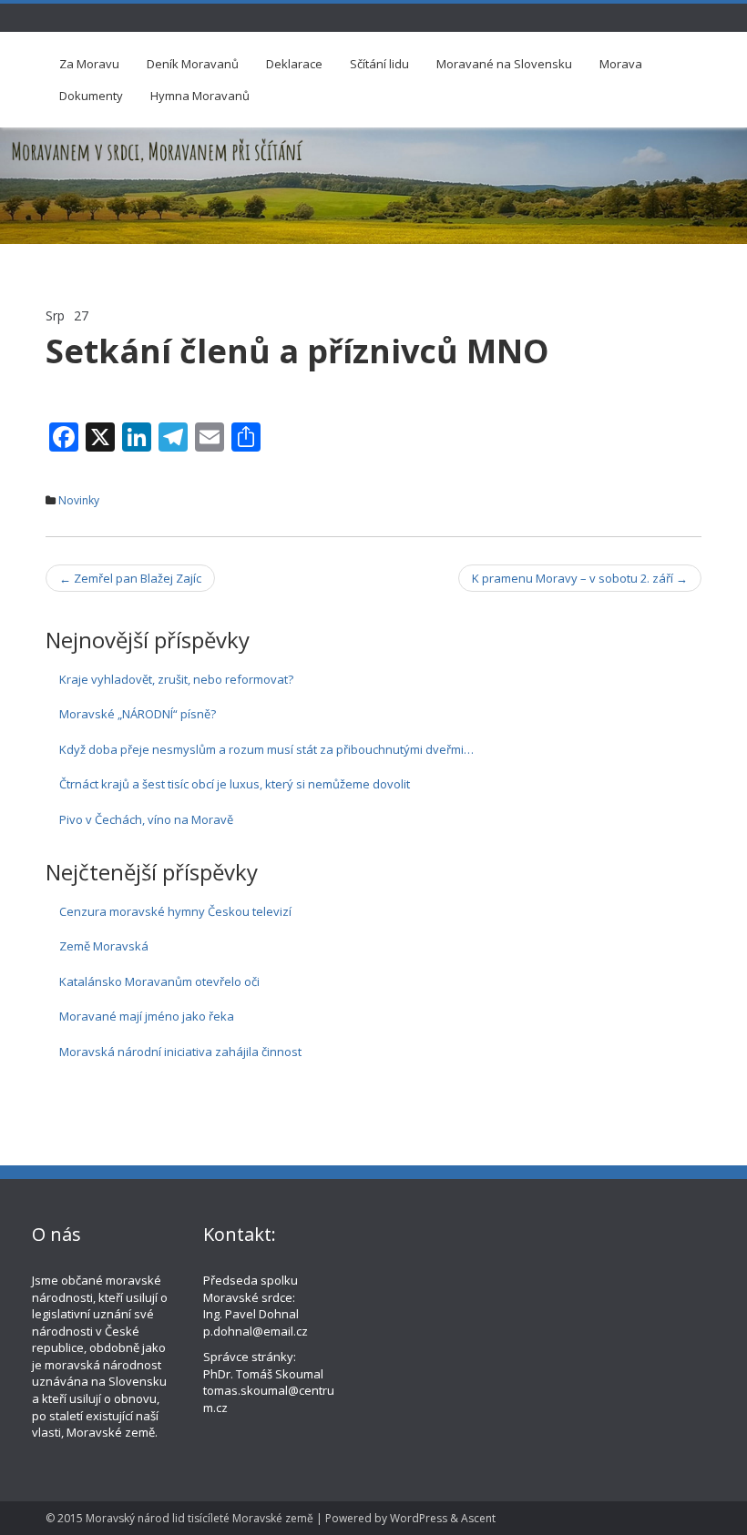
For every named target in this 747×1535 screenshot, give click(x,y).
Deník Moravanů (193, 64)
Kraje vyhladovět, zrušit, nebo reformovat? (176, 679)
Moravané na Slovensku (504, 64)
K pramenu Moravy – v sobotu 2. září (580, 578)
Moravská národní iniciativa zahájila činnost (180, 1051)
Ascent (478, 1518)
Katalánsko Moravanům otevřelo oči (159, 981)
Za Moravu (89, 64)
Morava (620, 64)
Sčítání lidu (379, 64)
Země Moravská (103, 946)
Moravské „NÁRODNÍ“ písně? (137, 714)
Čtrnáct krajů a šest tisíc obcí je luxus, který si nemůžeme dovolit (234, 784)
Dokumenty (91, 95)
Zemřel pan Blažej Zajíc (130, 578)
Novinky (78, 500)
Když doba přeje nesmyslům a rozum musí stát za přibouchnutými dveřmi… (266, 749)
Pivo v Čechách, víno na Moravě (146, 819)
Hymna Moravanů (200, 95)
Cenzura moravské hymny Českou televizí (175, 911)
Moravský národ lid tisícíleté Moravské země (199, 1518)
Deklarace (294, 64)
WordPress (418, 1518)
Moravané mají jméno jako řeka (146, 1016)
